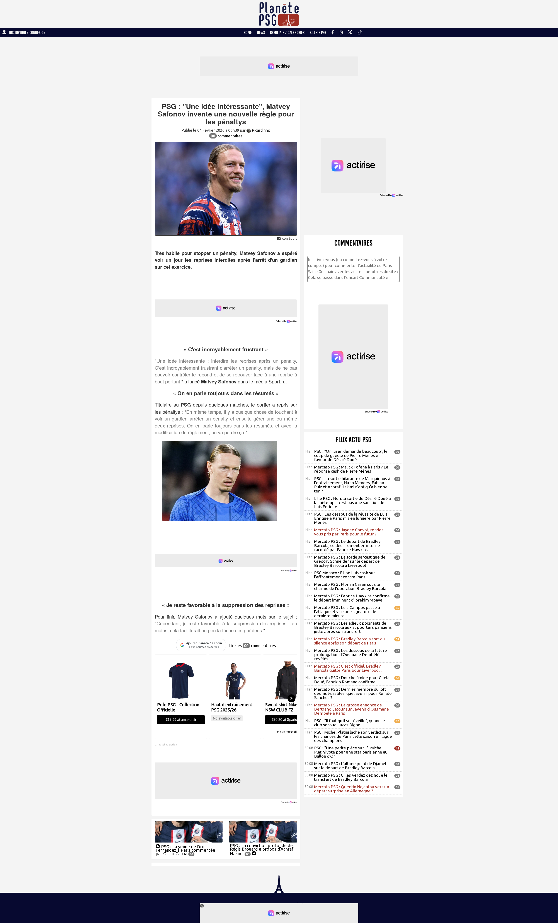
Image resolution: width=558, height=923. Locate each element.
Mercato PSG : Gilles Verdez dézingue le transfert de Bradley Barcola (351, 777)
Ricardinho (260, 130)
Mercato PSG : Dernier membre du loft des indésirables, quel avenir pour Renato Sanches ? (353, 693)
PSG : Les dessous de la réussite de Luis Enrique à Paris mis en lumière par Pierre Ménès (352, 518)
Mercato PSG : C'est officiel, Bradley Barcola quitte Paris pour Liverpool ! (348, 668)
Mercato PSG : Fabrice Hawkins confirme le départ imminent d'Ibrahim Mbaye (352, 597)
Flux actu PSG (353, 439)
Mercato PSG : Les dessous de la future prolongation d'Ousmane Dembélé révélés (350, 654)
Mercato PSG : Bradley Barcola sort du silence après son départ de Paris (349, 640)
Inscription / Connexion (26, 32)
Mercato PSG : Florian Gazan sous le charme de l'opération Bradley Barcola (350, 586)
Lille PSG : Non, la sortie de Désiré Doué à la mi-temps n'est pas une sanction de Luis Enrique (352, 502)
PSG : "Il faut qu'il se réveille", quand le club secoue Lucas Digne (349, 722)
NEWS (261, 32)
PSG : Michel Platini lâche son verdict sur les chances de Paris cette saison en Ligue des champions (353, 736)
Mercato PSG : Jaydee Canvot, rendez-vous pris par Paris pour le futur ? (349, 531)
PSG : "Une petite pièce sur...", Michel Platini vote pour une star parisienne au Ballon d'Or (351, 752)
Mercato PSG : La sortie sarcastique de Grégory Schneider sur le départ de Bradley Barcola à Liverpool (349, 561)
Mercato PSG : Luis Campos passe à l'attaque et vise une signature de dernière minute (347, 611)
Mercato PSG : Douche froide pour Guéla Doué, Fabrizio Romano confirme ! (352, 679)
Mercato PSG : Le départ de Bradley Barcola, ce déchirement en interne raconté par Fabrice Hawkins (347, 545)
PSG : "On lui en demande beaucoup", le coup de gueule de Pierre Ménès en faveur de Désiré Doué (351, 455)
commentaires (226, 136)
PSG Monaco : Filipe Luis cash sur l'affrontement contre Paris (344, 574)
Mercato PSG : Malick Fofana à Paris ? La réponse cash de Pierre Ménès (351, 469)
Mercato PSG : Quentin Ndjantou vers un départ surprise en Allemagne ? (351, 788)
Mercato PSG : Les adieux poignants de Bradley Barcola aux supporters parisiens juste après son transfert (353, 627)
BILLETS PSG (318, 32)
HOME (248, 32)
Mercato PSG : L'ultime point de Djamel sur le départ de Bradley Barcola (350, 765)
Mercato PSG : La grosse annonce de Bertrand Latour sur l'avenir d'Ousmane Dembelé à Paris (351, 709)
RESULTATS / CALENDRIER (287, 32)
